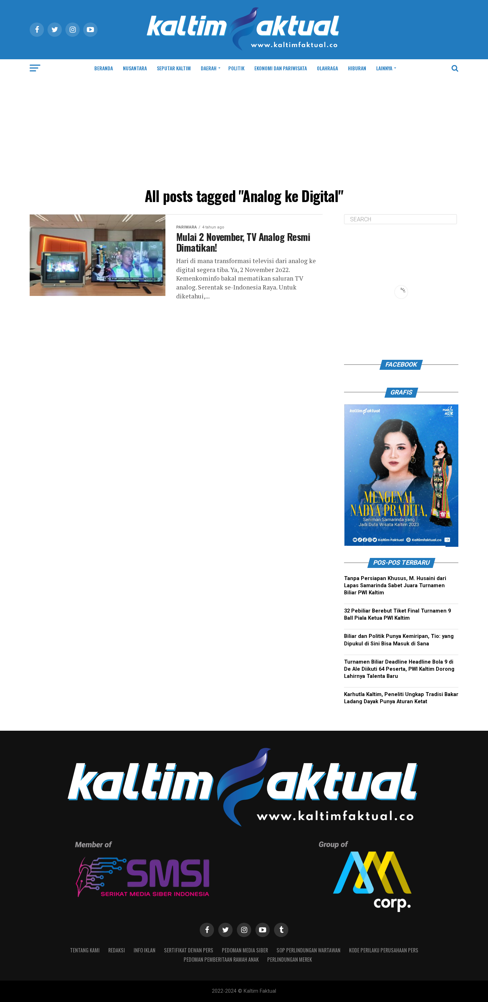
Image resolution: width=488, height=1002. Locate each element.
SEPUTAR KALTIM (174, 68)
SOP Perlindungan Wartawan (308, 950)
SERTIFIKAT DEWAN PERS (188, 950)
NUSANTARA (135, 68)
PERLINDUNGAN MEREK (289, 959)
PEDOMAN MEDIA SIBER (245, 950)
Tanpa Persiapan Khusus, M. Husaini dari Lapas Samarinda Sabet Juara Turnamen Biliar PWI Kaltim (395, 585)
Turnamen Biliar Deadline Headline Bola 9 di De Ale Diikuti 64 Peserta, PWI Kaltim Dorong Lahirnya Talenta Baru (399, 669)
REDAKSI (116, 950)
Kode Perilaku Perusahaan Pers (383, 950)
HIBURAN (357, 68)
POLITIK (236, 68)
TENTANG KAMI (85, 950)
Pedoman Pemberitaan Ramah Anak (221, 959)
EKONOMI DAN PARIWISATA (280, 68)
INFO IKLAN (144, 950)
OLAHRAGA (327, 68)
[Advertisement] (244, 131)
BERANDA (103, 68)
